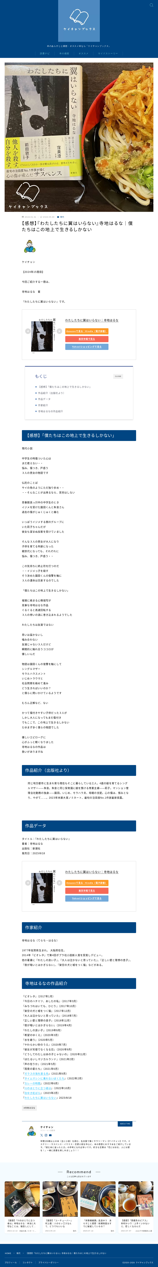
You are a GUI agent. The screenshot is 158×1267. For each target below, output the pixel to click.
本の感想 (64, 53)
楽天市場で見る (87, 339)
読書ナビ (45, 53)
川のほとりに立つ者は (38, 1088)
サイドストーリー (108, 53)
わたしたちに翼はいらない (40, 1098)
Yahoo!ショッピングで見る (87, 346)
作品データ (44, 399)
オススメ (84, 53)
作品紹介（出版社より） (52, 393)
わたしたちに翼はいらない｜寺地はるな (92, 320)
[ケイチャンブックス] (79, 21)
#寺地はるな (29, 1108)
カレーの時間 (32, 1083)
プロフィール (11, 1263)
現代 (62, 217)
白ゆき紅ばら (32, 1093)
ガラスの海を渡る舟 (36, 1073)
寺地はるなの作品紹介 (50, 411)
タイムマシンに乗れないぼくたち (44, 1078)
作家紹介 (43, 405)
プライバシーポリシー (48, 1263)
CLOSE (118, 376)
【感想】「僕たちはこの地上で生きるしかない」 (65, 387)
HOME (8, 1253)
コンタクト (28, 1263)
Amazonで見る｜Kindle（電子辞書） (86, 331)
